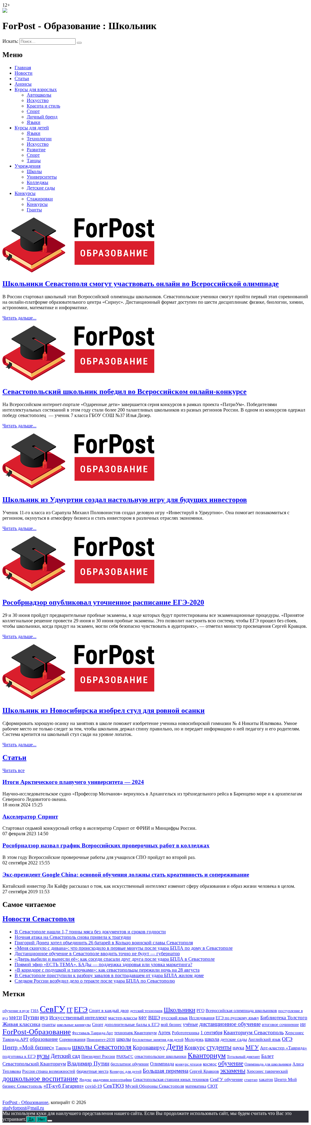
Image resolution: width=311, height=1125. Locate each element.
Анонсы (23, 84)
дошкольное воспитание (40, 1078)
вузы (43, 1055)
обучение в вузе (15, 1010)
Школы (34, 171)
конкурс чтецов (188, 1064)
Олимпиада (162, 1063)
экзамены (232, 1070)
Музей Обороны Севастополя (154, 1086)
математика (195, 1086)
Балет (267, 1056)
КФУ (142, 1017)
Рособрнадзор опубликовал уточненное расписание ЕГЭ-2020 (103, 602)
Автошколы (39, 94)
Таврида (63, 1047)
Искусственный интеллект (78, 1018)
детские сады (233, 1039)
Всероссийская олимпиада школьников (241, 1010)
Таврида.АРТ (15, 1039)
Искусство (38, 100)
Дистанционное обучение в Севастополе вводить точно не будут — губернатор (97, 953)
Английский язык (264, 1039)
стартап (251, 1079)
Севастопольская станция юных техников (171, 1079)
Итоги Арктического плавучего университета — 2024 (73, 782)
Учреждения (27, 166)
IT (70, 1010)
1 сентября (211, 1032)
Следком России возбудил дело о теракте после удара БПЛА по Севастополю (95, 980)
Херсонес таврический (267, 1071)
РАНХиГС (124, 1056)
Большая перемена (165, 1071)
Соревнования (72, 1039)
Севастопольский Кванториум (34, 1064)
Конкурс (194, 1048)
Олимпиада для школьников (267, 1064)
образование (44, 1039)
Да (31, 1119)
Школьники (179, 1010)
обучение (230, 1063)
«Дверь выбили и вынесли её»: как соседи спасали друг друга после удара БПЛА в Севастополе (115, 959)
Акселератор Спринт (30, 816)
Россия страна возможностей (48, 1071)
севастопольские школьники (160, 1056)
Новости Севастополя (38, 919)
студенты (219, 1047)
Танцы (34, 160)
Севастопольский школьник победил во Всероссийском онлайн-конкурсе (124, 391)
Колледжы (37, 182)
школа (212, 1039)
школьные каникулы (74, 1024)
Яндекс (85, 1079)
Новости (23, 73)
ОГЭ (287, 1039)
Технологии (39, 138)
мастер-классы (122, 1017)
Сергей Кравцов (204, 1071)
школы (123, 1039)
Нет (41, 1119)
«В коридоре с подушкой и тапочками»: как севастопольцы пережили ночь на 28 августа (107, 970)
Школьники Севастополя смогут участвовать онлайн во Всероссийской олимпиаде (140, 284)
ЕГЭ (81, 1009)
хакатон (266, 1079)
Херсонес (294, 1032)
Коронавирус (149, 1047)
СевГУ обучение (226, 1079)
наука (238, 1047)
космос (210, 1063)
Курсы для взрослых (36, 89)
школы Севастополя (102, 1047)
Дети (174, 1046)
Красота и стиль (43, 105)
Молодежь (194, 1039)
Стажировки (40, 198)
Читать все (13, 770)
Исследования (201, 1017)
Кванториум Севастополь (254, 1032)
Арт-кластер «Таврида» (283, 1047)
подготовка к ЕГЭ (19, 1056)
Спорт (33, 111)
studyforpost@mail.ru (23, 1107)
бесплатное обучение (130, 1064)
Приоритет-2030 (101, 1039)
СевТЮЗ (113, 1086)
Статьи (22, 78)
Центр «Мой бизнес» (28, 1047)
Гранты (34, 209)
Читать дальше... (19, 317)
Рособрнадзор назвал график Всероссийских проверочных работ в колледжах (106, 845)
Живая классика (21, 1024)
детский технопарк (146, 1010)
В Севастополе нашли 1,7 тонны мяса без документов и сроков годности (90, 931)
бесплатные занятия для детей (157, 1039)
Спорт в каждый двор (109, 1010)
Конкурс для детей (126, 1071)
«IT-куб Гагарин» (63, 1086)
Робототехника (185, 1033)
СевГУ (52, 1009)
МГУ (252, 1047)
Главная (23, 67)
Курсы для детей (32, 127)
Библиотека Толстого (283, 1018)
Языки (33, 122)
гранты (49, 1024)
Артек (164, 1032)
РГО (200, 1010)
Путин (31, 1017)
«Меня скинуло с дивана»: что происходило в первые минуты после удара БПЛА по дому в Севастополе (124, 948)
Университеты (42, 177)
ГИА (35, 1010)
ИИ (303, 1024)
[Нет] (49, 1121)
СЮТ (212, 1086)
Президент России (98, 1056)
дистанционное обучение (230, 1024)
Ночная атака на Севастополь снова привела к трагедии (73, 937)
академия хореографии (112, 1079)
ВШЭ (154, 1018)
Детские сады (41, 187)
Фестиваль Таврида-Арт (92, 1033)
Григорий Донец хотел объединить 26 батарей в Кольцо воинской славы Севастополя (104, 942)
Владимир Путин (88, 1063)
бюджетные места (92, 1071)
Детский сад (65, 1056)
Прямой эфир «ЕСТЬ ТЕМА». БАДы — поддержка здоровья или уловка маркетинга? (103, 964)
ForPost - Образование (25, 1102)
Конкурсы (25, 193)
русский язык (174, 1017)
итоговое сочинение (280, 1024)
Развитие (36, 149)
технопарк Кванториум (135, 1032)
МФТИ (15, 1017)
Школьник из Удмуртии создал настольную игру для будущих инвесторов (124, 500)
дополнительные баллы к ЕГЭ (131, 1024)
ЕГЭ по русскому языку (237, 1017)
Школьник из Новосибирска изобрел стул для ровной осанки (103, 710)
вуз (44, 1017)
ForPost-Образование (36, 1032)
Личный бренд (42, 116)
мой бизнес (171, 1024)
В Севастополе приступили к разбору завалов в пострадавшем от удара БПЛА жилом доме (109, 975)
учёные (190, 1024)
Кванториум (207, 1055)
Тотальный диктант (243, 1056)
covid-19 (93, 1086)
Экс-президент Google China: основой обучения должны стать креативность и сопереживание (125, 874)
